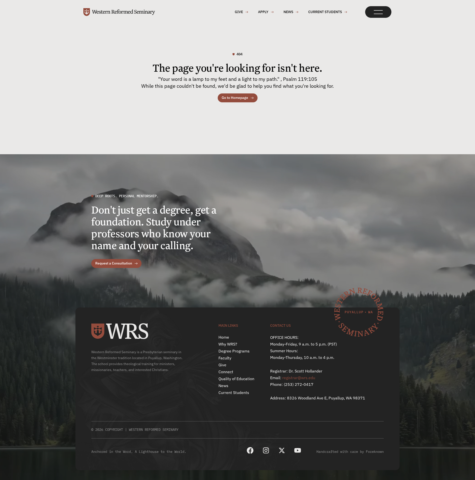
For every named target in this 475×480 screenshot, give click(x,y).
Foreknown (375, 451)
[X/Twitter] (282, 450)
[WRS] (119, 331)
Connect (225, 371)
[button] (378, 12)
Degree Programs (234, 351)
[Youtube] (298, 450)
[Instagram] (266, 450)
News (223, 385)
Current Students (233, 392)
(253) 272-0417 (298, 384)
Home (223, 337)
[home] (119, 12)
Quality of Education (236, 378)
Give (222, 364)
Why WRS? (227, 344)
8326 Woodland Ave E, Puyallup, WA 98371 (326, 397)
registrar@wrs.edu (298, 377)
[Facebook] (250, 450)
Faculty (224, 357)
